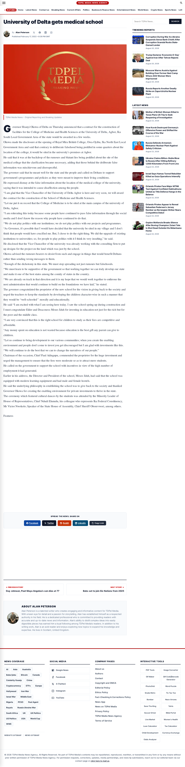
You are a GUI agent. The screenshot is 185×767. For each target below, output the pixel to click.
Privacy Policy (102, 711)
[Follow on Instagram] (51, 32)
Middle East (26, 697)
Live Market (150, 719)
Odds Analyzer (150, 739)
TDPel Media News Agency (92, 3)
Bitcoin (24, 675)
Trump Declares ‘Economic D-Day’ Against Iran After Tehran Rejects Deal (162, 58)
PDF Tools (150, 670)
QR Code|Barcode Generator (171, 678)
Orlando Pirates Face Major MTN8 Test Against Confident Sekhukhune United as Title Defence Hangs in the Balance (163, 190)
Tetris (170, 706)
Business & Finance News (103, 10)
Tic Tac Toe (171, 693)
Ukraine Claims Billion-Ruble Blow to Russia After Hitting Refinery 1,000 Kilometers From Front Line (162, 161)
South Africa (12, 713)
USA (23, 718)
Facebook (33, 523)
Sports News (170, 10)
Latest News (31, 10)
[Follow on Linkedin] (45, 32)
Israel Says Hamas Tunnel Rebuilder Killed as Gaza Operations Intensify (163, 174)
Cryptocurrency (13, 686)
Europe (38, 686)
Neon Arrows (171, 699)
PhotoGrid (150, 686)
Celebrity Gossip (14, 680)
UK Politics (35, 713)
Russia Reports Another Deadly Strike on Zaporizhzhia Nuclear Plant (161, 91)
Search (175, 21)
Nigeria (9, 702)
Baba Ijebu (11, 675)
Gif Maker (150, 677)
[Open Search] (181, 3)
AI (7, 669)
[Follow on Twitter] (34, 32)
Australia (26, 669)
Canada (36, 675)
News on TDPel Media (106, 706)
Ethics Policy (101, 692)
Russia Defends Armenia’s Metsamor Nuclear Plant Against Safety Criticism (162, 146)
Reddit (66, 523)
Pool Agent (33, 702)
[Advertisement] (65, 433)
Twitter (50, 523)
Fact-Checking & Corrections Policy (113, 697)
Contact (99, 678)
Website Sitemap (13, 735)
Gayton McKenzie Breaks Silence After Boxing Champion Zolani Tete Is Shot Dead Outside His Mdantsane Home (164, 226)
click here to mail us (100, 761)
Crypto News (157, 10)
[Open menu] (4, 2)
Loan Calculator (150, 726)
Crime (29, 680)
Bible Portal (171, 713)
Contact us (44, 10)
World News (143, 10)
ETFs (28, 686)
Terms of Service (103, 720)
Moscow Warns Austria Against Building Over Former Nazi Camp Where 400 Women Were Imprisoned (162, 74)
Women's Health (171, 719)
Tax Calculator (171, 726)
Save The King (150, 706)
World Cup (35, 718)
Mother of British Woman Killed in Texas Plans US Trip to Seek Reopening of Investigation (162, 115)
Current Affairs (74, 10)
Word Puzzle (170, 686)
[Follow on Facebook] (39, 32)
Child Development (150, 733)
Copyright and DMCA (105, 683)
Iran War (25, 691)
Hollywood (11, 691)
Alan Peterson (22, 32)
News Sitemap (32, 735)
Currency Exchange (171, 733)
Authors (99, 673)
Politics (86, 10)
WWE (8, 724)
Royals (9, 707)
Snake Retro (150, 693)
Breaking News (58, 10)
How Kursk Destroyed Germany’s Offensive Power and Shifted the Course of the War (162, 130)
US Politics (11, 718)
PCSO (20, 702)
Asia (15, 669)
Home (20, 10)
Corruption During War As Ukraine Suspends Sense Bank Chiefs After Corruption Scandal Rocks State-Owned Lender (163, 41)
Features (11, 10)
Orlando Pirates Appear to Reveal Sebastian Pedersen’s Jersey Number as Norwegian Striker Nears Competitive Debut (163, 208)
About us (99, 669)
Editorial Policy (102, 687)
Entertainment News (126, 10)
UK (24, 713)
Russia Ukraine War (26, 707)
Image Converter (171, 670)
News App (100, 702)
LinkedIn (82, 523)
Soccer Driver (150, 713)
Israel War (11, 697)
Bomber (150, 699)
